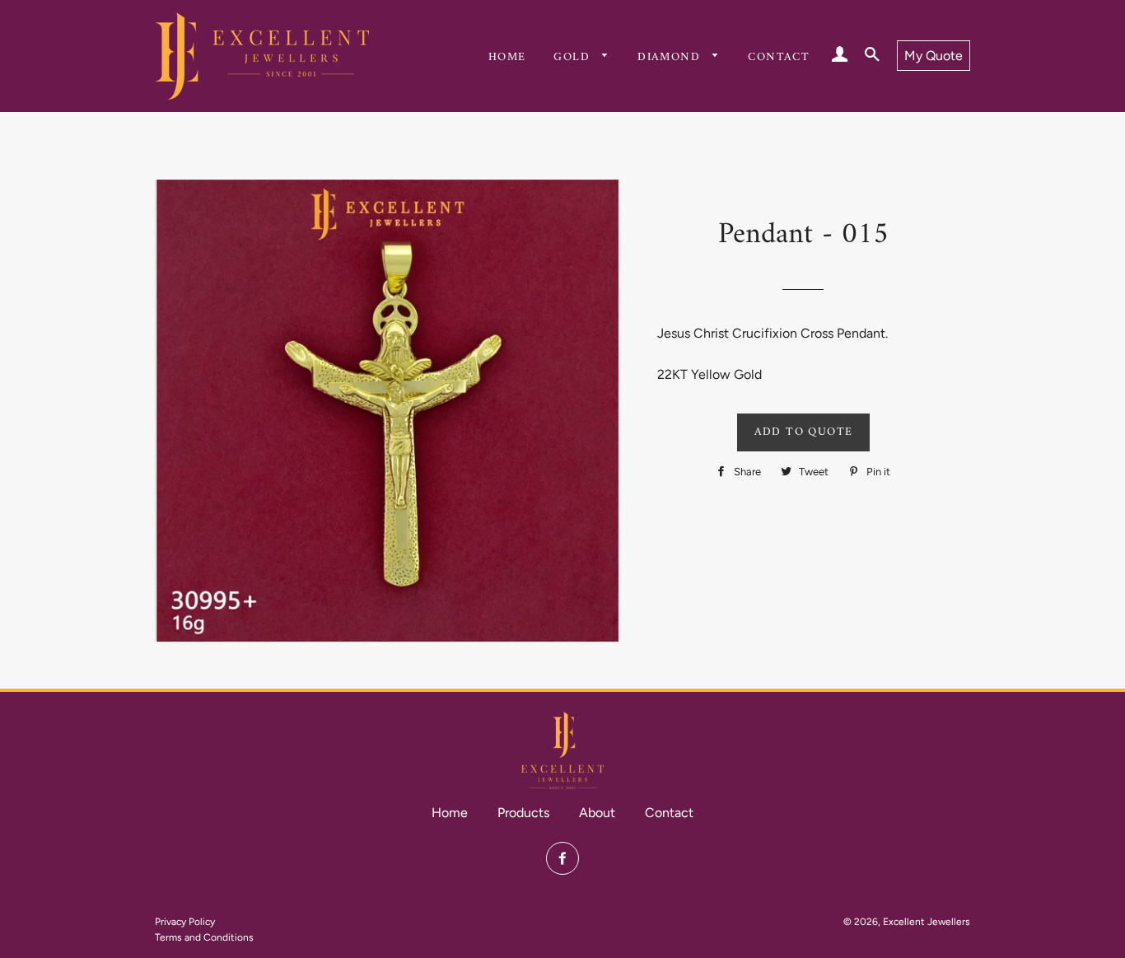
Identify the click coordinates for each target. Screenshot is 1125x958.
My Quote (933, 55)
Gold (573, 57)
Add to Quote (803, 432)
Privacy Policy (185, 922)
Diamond (670, 57)
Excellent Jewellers (926, 922)
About (597, 812)
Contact (779, 57)
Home (507, 57)
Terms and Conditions (204, 937)
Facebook (562, 858)
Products (523, 812)
